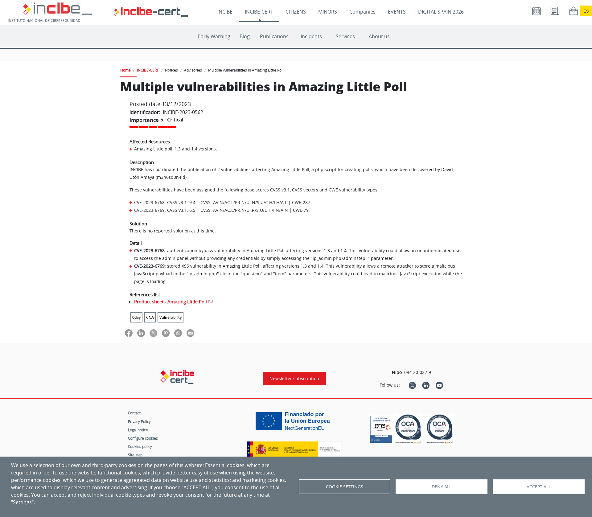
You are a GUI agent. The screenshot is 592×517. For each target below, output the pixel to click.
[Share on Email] (190, 333)
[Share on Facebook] (129, 333)
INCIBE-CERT (259, 11)
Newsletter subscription (294, 378)
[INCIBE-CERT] (177, 377)
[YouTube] (439, 385)
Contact (134, 412)
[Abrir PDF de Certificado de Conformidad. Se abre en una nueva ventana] (381, 427)
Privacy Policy (139, 421)
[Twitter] (412, 385)
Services (345, 36)
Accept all (539, 487)
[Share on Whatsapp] (178, 333)
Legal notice (138, 429)
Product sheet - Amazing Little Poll (170, 301)
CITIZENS (296, 11)
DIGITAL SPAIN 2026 (441, 11)
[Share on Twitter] (153, 333)
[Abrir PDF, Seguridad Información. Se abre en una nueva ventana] (408, 429)
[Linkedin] (426, 385)
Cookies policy (140, 446)
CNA (150, 317)
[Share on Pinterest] (166, 333)
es (586, 11)
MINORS (327, 11)
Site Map (135, 454)
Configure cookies (143, 438)
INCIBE (224, 11)
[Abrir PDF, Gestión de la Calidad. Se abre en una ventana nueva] (440, 429)
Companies (362, 11)
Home (125, 70)
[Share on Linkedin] (141, 333)
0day (136, 317)
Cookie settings (344, 487)
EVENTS (397, 11)
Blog (245, 36)
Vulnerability (170, 317)
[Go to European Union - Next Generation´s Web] (294, 423)
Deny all (441, 487)
